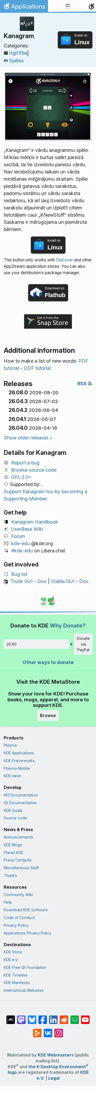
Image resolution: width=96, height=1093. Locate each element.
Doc (42, 581)
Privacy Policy (16, 925)
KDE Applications (19, 753)
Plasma (10, 745)
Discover (64, 259)
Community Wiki (18, 894)
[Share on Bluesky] (32, 1017)
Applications (23, 8)
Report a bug (25, 462)
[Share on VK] (48, 1030)
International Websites (24, 990)
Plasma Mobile (17, 768)
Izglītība (18, 53)
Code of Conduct (19, 917)
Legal (53, 1078)
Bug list (19, 574)
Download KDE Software (26, 910)
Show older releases (26, 437)
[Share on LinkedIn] (53, 1017)
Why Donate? (68, 625)
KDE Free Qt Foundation (25, 967)
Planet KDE (13, 852)
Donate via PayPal (83, 644)
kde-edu (20, 543)
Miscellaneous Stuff (21, 867)
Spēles (16, 60)
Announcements (18, 837)
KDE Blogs (13, 845)
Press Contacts (17, 860)
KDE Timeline (15, 975)
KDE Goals (13, 810)
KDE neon (12, 776)
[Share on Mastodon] (21, 1017)
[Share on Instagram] (58, 1030)
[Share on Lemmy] (74, 1017)
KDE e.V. (11, 959)
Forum (18, 536)
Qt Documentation (20, 802)
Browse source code (34, 470)
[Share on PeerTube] (37, 1030)
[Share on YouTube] (85, 1017)
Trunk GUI (21, 581)
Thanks (10, 875)
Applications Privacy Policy (27, 933)
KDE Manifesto (17, 982)
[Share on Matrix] (10, 1017)
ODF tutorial (37, 368)
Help (8, 902)
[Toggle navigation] (67, 6)
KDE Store (13, 952)
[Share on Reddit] (64, 1017)
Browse (48, 715)
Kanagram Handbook (34, 522)
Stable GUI (62, 581)
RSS (82, 383)
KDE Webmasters (56, 1055)
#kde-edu (22, 550)
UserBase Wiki (27, 529)
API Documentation (21, 795)
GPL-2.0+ (21, 477)
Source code (15, 818)
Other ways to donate (48, 662)
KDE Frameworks (19, 760)
